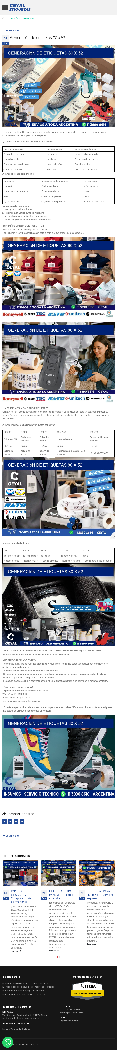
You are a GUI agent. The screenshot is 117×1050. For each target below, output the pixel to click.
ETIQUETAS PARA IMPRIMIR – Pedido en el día (23, 894)
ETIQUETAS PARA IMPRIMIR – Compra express (62, 894)
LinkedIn (16, 821)
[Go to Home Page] (3, 18)
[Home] (20, 7)
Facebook (4, 821)
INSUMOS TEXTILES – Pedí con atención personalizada (100, 894)
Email (22, 821)
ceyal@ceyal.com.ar (70, 1020)
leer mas (15, 951)
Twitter (10, 821)
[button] (57, 957)
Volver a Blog (12, 30)
